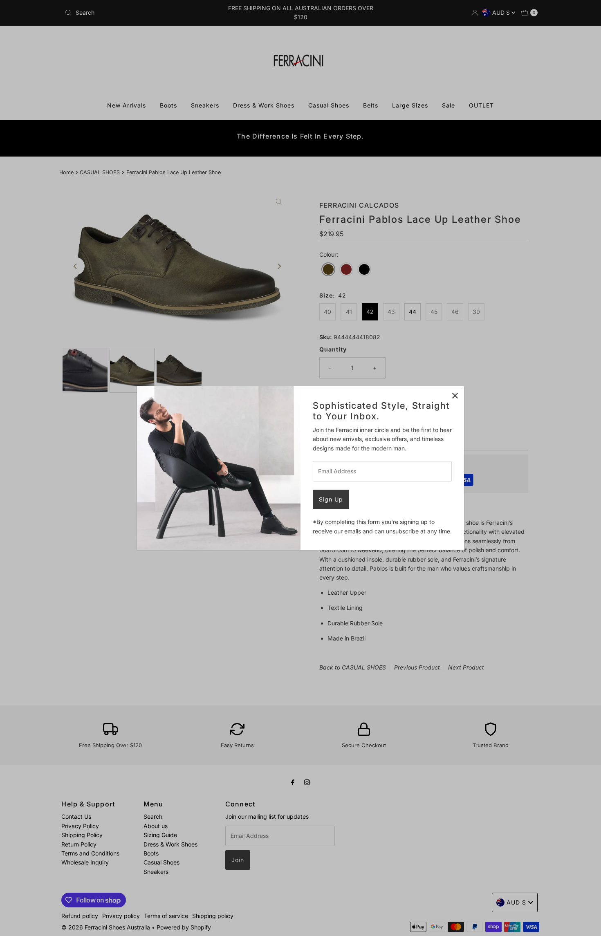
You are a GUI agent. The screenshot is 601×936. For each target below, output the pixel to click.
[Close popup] (455, 395)
